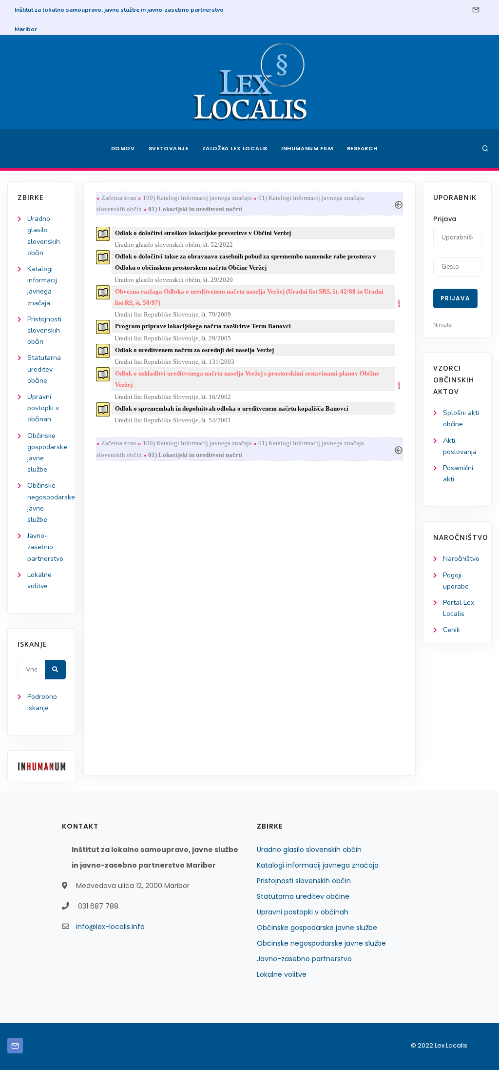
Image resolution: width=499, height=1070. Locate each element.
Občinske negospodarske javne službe (321, 943)
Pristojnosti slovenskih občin (44, 330)
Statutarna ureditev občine (44, 369)
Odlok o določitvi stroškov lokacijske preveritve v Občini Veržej (203, 233)
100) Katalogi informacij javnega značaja (197, 197)
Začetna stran (118, 197)
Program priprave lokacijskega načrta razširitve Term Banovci (203, 326)
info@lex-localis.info (110, 926)
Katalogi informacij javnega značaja (318, 865)
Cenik (451, 629)
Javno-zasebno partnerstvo (45, 547)
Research (362, 148)
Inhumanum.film (307, 148)
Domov (123, 148)
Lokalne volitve (282, 974)
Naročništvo (461, 558)
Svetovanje (169, 148)
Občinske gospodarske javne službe (317, 927)
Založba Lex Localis (235, 148)
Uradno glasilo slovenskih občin (309, 849)
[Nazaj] (399, 203)
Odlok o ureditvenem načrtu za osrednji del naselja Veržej (194, 350)
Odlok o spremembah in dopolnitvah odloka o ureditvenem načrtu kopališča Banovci (231, 408)
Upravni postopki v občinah (43, 408)
